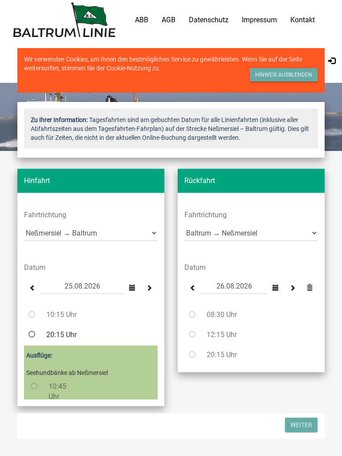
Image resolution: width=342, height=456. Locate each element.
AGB (168, 20)
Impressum (259, 20)
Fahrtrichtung (45, 215)
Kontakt (302, 20)
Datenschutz (208, 20)
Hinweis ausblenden (283, 75)
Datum (34, 267)
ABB (141, 20)
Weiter (301, 424)
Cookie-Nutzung (128, 68)
